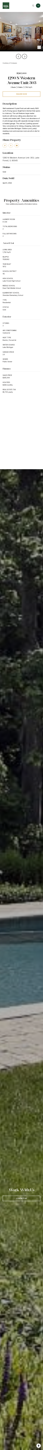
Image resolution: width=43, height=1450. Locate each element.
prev (18, 56)
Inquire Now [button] (21, 94)
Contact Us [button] (21, 1198)
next (24, 56)
